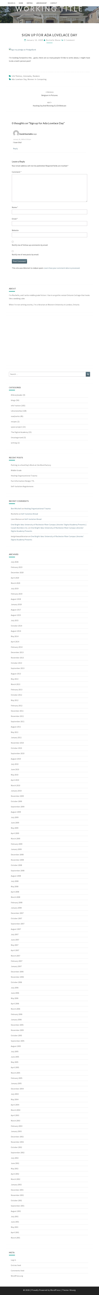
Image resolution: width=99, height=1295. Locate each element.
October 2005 (16, 1035)
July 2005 (14, 1051)
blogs (13, 400)
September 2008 (17, 870)
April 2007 (15, 950)
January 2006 (16, 1019)
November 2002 (17, 1142)
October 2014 (16, 625)
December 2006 (17, 971)
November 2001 (17, 1195)
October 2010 (16, 748)
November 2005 (17, 1030)
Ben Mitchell (16, 508)
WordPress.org (17, 1276)
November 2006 (17, 977)
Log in (13, 1260)
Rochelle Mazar (53, 40)
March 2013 (15, 684)
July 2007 (14, 934)
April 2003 (15, 1115)
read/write (15, 416)
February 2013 (16, 689)
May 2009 (14, 828)
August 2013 (16, 673)
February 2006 (16, 1014)
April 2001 (15, 1232)
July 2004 (14, 1094)
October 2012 (16, 695)
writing (30, 3)
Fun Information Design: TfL (22, 481)
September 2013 (17, 668)
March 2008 (15, 897)
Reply (15, 148)
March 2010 (15, 785)
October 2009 (16, 801)
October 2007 (16, 918)
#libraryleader (16, 395)
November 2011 (17, 716)
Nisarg (73, 1290)
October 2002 (16, 1147)
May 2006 (14, 998)
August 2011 (16, 727)
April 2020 (15, 578)
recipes (14, 421)
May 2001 (14, 1227)
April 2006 (15, 1003)
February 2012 (16, 705)
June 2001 (15, 1222)
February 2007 (16, 961)
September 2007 (17, 923)
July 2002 (14, 1158)
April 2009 (15, 833)
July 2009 (14, 817)
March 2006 (15, 1009)
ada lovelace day (19, 79)
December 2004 (17, 1088)
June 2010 (15, 769)
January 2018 (16, 604)
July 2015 (14, 620)
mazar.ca (11, 3)
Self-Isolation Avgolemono (22, 486)
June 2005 (15, 1057)
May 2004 (14, 1099)
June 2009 (15, 822)
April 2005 (15, 1067)
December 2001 (17, 1190)
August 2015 (16, 615)
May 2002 (14, 1168)
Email (15, 219)
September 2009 (17, 806)
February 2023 (16, 567)
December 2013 (17, 652)
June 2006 (15, 993)
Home (21, 3)
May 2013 (14, 679)
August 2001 (16, 1211)
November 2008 (17, 860)
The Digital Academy (19, 432)
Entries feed (16, 1265)
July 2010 (14, 764)
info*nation (17, 76)
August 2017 (16, 609)
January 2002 (16, 1184)
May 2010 (14, 774)
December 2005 (17, 1025)
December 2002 (17, 1136)
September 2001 (17, 1206)
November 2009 (17, 796)
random (36, 76)
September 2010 (17, 753)
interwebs (27, 76)
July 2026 (14, 562)
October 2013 (16, 663)
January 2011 (16, 737)
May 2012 (14, 700)
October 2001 (16, 1200)
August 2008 (16, 876)
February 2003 (16, 1126)
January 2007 (16, 966)
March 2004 (15, 1110)
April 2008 (15, 892)
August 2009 (16, 812)
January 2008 (16, 908)
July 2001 (14, 1216)
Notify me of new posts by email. (25, 254)
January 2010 (16, 791)
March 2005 (15, 1073)
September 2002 (17, 1152)
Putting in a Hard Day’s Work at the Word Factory (31, 465)
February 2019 (16, 594)
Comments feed (17, 1270)
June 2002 (15, 1163)
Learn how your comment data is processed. (62, 268)
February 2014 (16, 647)
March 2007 (15, 956)
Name (15, 207)
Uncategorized (17, 437)
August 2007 (16, 929)
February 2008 (16, 902)
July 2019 (14, 588)
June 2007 (15, 939)
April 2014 (15, 641)
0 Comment (69, 40)
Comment (16, 172)
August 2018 (16, 599)
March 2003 (15, 1120)
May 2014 (14, 636)
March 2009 (15, 838)
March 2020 (15, 583)
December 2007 (17, 913)
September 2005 (17, 1041)
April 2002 (15, 1174)
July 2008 (14, 881)
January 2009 (16, 849)
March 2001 (15, 1237)
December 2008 (17, 854)
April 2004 (15, 1104)
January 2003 (16, 1131)
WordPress (55, 1290)
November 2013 (17, 657)
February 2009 (16, 844)
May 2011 (14, 732)
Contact (53, 3)
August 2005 (16, 1046)
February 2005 (16, 1078)
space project (16, 427)
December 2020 (17, 572)
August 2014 (16, 631)
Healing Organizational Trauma (24, 475)
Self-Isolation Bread (29, 514)
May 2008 (14, 886)
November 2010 (17, 743)
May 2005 (14, 1062)
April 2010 (15, 780)
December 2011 (17, 711)
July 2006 (14, 987)
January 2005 (16, 1083)
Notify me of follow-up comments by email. (30, 245)
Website (15, 230)
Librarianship (41, 3)
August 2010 (16, 759)
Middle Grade (16, 470)
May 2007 (14, 945)
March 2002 (15, 1179)
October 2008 (16, 865)
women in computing (37, 79)
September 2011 (17, 721)
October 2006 (16, 982)
